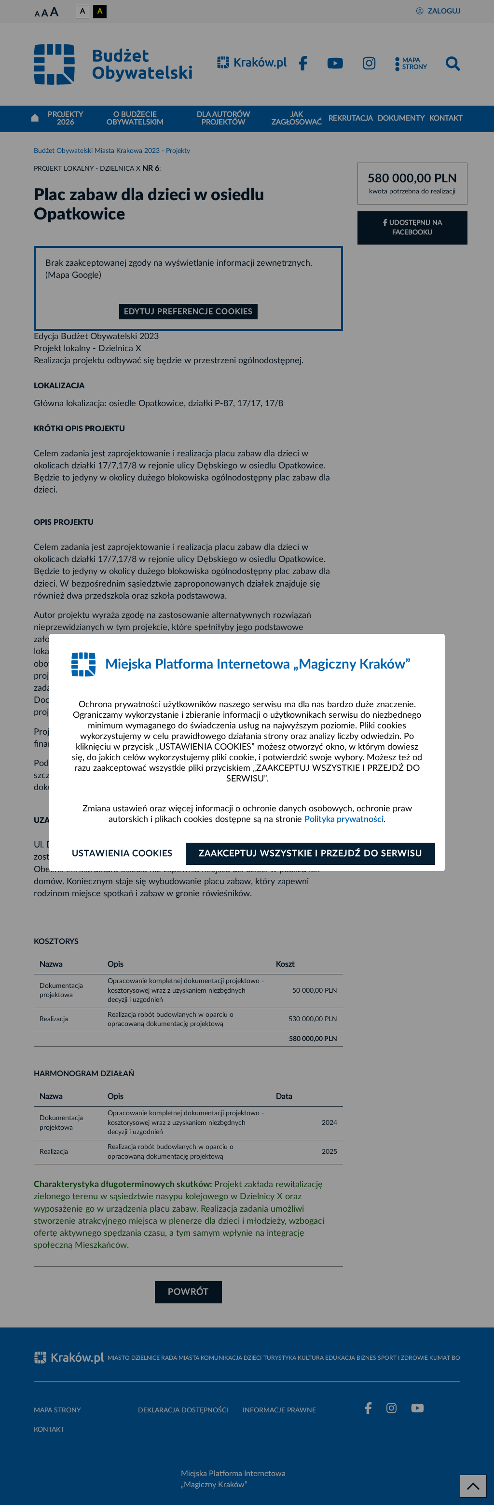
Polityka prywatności (344, 819)
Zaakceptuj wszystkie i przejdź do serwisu (310, 853)
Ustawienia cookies (122, 853)
